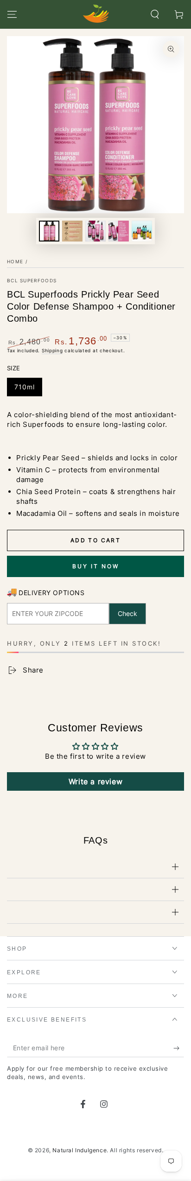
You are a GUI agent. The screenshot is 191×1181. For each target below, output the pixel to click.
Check (127, 613)
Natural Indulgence (79, 1150)
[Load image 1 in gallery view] (49, 231)
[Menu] (12, 14)
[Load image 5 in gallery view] (142, 231)
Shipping (52, 350)
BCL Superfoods (32, 280)
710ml (24, 387)
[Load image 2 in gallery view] (72, 231)
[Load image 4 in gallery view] (118, 231)
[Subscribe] (178, 1048)
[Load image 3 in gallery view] (95, 231)
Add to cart (95, 540)
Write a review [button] (95, 781)
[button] (155, 14)
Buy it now (95, 566)
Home (15, 261)
